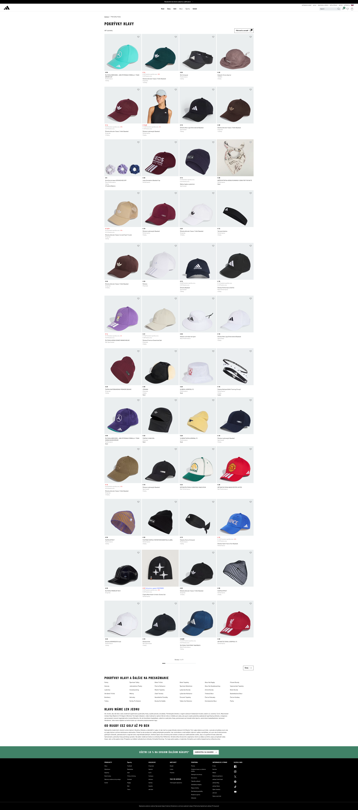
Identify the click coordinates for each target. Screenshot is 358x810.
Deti (174, 9)
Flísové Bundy (234, 682)
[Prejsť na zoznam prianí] (347, 9)
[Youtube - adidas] (244, 792)
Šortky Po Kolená (135, 701)
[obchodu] (7, 8)
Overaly (106, 686)
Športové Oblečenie (186, 686)
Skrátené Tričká (109, 693)
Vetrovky (132, 697)
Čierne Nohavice (160, 686)
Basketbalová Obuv (236, 693)
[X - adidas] (244, 776)
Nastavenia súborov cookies (147, 806)
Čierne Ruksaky (210, 697)
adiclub (341, 5)
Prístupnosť (215, 806)
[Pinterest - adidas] (244, 781)
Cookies (168, 806)
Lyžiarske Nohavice (186, 693)
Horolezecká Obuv (211, 701)
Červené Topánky (185, 697)
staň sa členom (333, 5)
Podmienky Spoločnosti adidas (202, 806)
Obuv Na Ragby (210, 682)
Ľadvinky (107, 690)
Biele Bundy (234, 690)
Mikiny (131, 693)
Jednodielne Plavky (135, 686)
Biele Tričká (158, 682)
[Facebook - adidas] (244, 766)
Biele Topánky (184, 682)
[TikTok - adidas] (244, 786)
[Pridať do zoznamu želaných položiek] (138, 37)
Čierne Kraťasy (235, 697)
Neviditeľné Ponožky (161, 697)
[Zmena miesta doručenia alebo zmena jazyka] (352, 5)
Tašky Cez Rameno (186, 701)
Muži (162, 9)
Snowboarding (134, 690)
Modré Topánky (160, 690)
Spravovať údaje (160, 806)
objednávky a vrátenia (323, 5)
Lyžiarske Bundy (185, 690)
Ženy (169, 9)
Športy (188, 9)
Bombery (107, 697)
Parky (106, 682)
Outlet (195, 9)
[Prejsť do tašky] (352, 9)
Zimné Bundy (209, 690)
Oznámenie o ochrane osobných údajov (182, 806)
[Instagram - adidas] (244, 771)
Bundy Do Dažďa (160, 701)
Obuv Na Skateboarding (212, 686)
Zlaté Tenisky (159, 693)
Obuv (181, 9)
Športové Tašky (134, 682)
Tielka (106, 701)
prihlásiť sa (347, 5)
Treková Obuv (209, 693)
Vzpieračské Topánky (237, 686)
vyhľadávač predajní (306, 5)
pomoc (314, 5)
